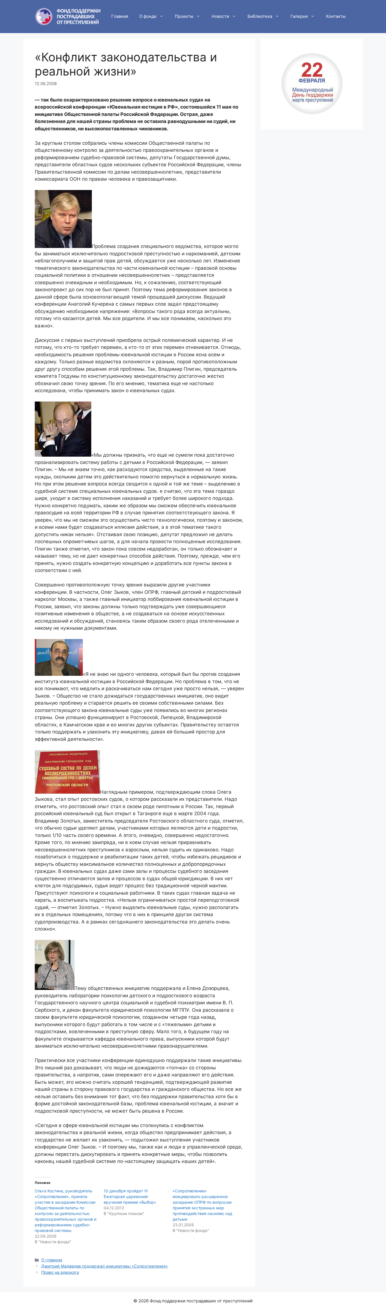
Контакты (336, 16)
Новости (220, 16)
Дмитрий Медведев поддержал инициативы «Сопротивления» (104, 1266)
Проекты (184, 16)
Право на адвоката (60, 1272)
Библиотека (260, 16)
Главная (119, 16)
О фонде (148, 16)
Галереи (299, 16)
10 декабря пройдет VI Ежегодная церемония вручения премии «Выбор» (130, 1196)
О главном (51, 1259)
